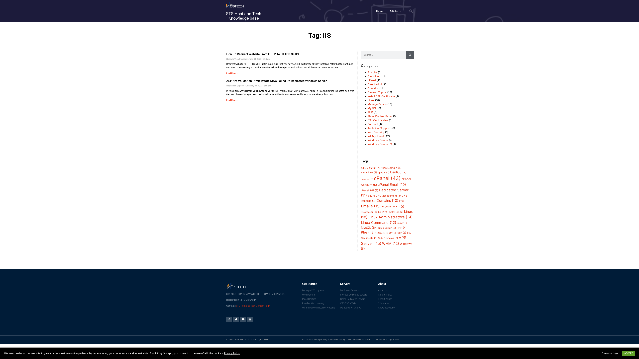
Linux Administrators (390, 217)
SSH (401, 232)
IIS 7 (385, 212)
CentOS (398, 172)
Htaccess (367, 212)
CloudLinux (375, 76)
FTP (400, 206)
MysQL (368, 227)
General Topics (377, 92)
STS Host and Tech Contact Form (253, 305)
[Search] (410, 55)
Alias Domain (391, 168)
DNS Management (388, 195)
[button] (411, 11)
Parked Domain (386, 228)
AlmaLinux (369, 172)
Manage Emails (377, 104)
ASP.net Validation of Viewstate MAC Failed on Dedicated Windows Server (276, 81)
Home (379, 11)
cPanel (372, 80)
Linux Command (378, 222)
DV (401, 201)
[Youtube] (243, 319)
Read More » (231, 73)
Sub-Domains (388, 238)
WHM (390, 243)
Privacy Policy (232, 353)
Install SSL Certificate (381, 96)
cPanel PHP (369, 190)
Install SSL (396, 212)
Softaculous (381, 233)
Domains (373, 88)
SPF (393, 232)
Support (373, 124)
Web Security (376, 132)
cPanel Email (392, 184)
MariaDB (402, 223)
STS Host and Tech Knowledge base (243, 16)
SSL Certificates (378, 120)
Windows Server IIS (380, 144)
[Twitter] (236, 319)
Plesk (368, 232)
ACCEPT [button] (628, 353)
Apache (372, 72)
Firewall (388, 206)
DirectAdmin (375, 84)
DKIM (371, 196)
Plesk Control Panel (380, 116)
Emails (371, 206)
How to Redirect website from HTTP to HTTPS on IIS (262, 54)
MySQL (372, 108)
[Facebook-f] (229, 319)
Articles (394, 11)
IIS (378, 212)
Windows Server (378, 140)
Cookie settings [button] (610, 353)
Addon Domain (370, 168)
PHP (370, 112)
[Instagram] (250, 319)
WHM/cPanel (376, 136)
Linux (371, 100)
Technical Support (379, 128)
